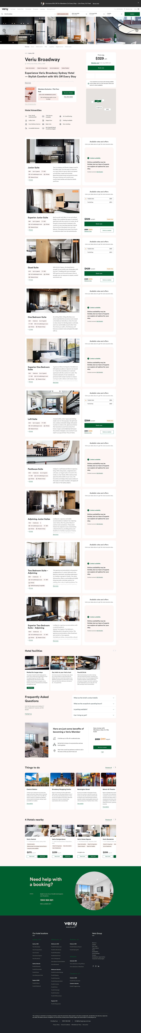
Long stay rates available (32, 848)
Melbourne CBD (55, 943)
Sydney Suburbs (36, 963)
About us (94, 942)
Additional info (39, 46)
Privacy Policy (56, 1024)
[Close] (138, 3)
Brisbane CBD (73, 943)
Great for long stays (42, 68)
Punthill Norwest (36, 966)
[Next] (137, 30)
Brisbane (73, 939)
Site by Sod (85, 1024)
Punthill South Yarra (56, 955)
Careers (94, 944)
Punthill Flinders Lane (56, 946)
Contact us (54, 1021)
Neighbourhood (59, 46)
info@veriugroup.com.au (83, 1021)
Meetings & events (51, 9)
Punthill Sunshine (55, 992)
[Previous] (4, 30)
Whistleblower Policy (76, 1024)
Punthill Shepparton (56, 1003)
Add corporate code (63, 14)
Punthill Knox (54, 987)
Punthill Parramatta (37, 969)
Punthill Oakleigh (55, 990)
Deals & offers (20, 9)
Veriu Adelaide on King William (77, 963)
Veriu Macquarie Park (38, 975)
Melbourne (55, 939)
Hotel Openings (96, 953)
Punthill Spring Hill (74, 949)
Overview (27, 46)
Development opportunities (98, 957)
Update (132, 14)
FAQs (46, 46)
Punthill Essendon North (56, 981)
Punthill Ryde (36, 972)
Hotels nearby (68, 46)
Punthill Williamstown (56, 995)
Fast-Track (94, 946)
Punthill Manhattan (55, 952)
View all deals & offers (30, 104)
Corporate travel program (98, 958)
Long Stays (51, 46)
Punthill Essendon (55, 978)
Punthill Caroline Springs (57, 972)
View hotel (31, 856)
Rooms (32, 46)
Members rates (88, 231)
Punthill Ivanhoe (55, 984)
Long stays (42, 9)
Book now (101, 68)
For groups (35, 9)
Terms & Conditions (65, 1024)
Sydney (35, 939)
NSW (26, 53)
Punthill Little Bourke (56, 949)
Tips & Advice (95, 948)
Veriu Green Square (84, 839)
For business (28, 9)
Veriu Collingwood (55, 958)
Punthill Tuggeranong (75, 986)
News (93, 949)
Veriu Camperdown (59, 839)
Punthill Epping (54, 975)
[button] (136, 9)
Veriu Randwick (108, 839)
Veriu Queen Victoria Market (58, 961)
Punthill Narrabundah (75, 980)
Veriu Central (31, 839)
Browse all (108, 767)
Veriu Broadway (36, 946)
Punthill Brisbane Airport (76, 946)
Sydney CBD (31, 53)
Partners (94, 955)
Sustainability (95, 951)
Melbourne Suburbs (56, 969)
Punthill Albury (36, 983)
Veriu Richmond (55, 964)
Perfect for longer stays (35, 672)
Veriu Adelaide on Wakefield (77, 966)
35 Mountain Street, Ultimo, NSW (36, 63)
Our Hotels (12, 9)
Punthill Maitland (37, 986)
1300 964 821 (99, 171)
